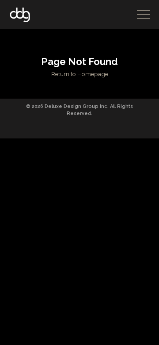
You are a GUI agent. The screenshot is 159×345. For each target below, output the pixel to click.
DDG (20, 15)
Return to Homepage (79, 73)
